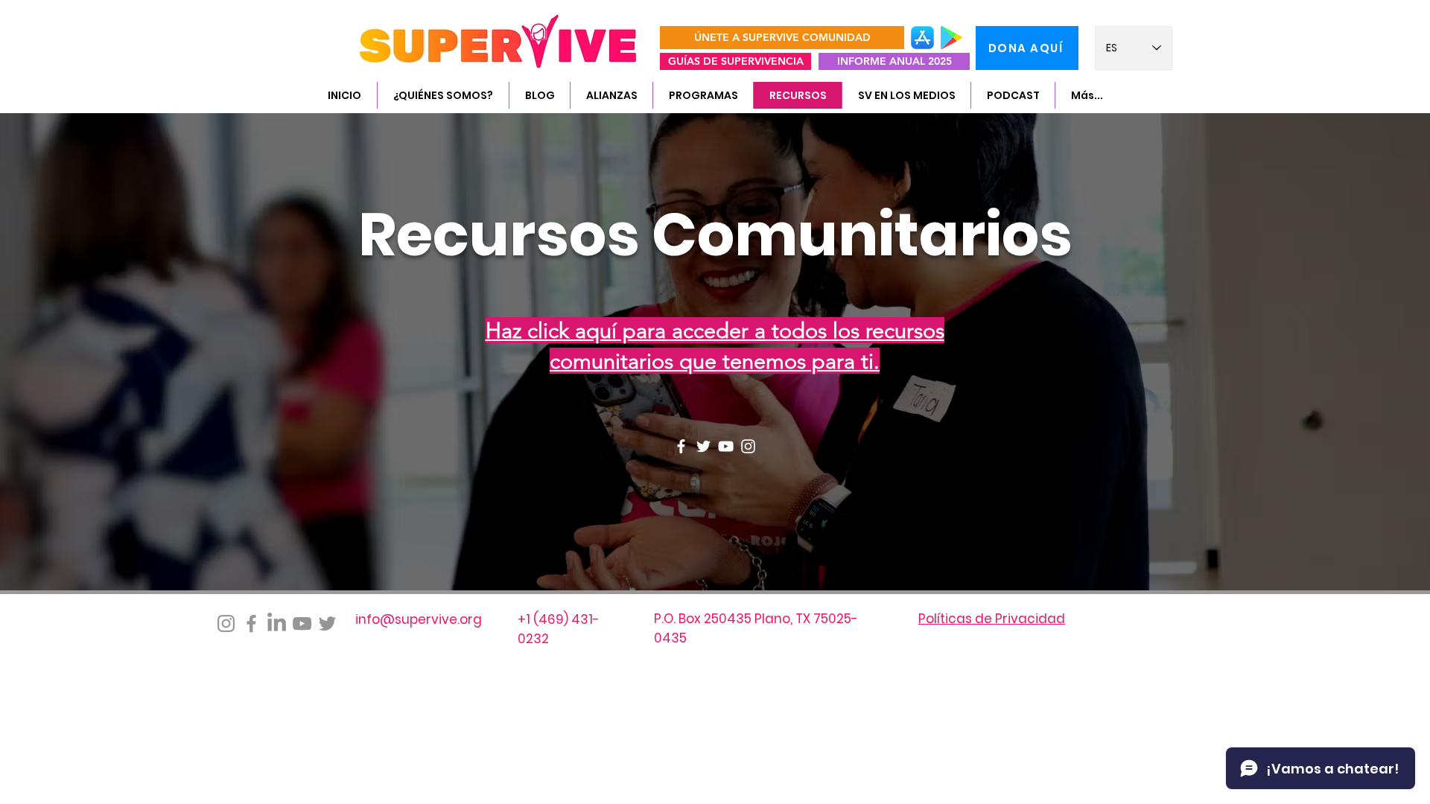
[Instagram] (748, 446)
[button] (443, 95)
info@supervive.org (418, 619)
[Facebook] (681, 446)
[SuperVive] (276, 623)
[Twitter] (703, 446)
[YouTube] (725, 446)
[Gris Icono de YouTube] (302, 623)
